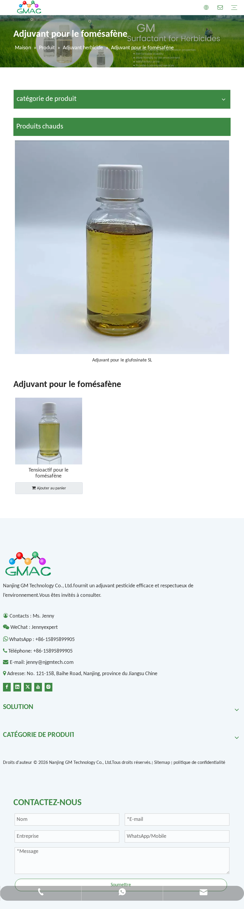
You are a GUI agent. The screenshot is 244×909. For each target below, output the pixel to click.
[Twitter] (28, 687)
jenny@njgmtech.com (49, 662)
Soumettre (121, 885)
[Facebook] (7, 687)
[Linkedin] (17, 687)
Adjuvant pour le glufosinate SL (122, 360)
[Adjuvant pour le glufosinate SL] (122, 247)
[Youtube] (38, 687)
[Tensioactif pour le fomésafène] (48, 431)
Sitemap (162, 762)
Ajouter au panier (51, 488)
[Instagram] (48, 687)
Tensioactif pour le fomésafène (48, 473)
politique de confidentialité (199, 762)
